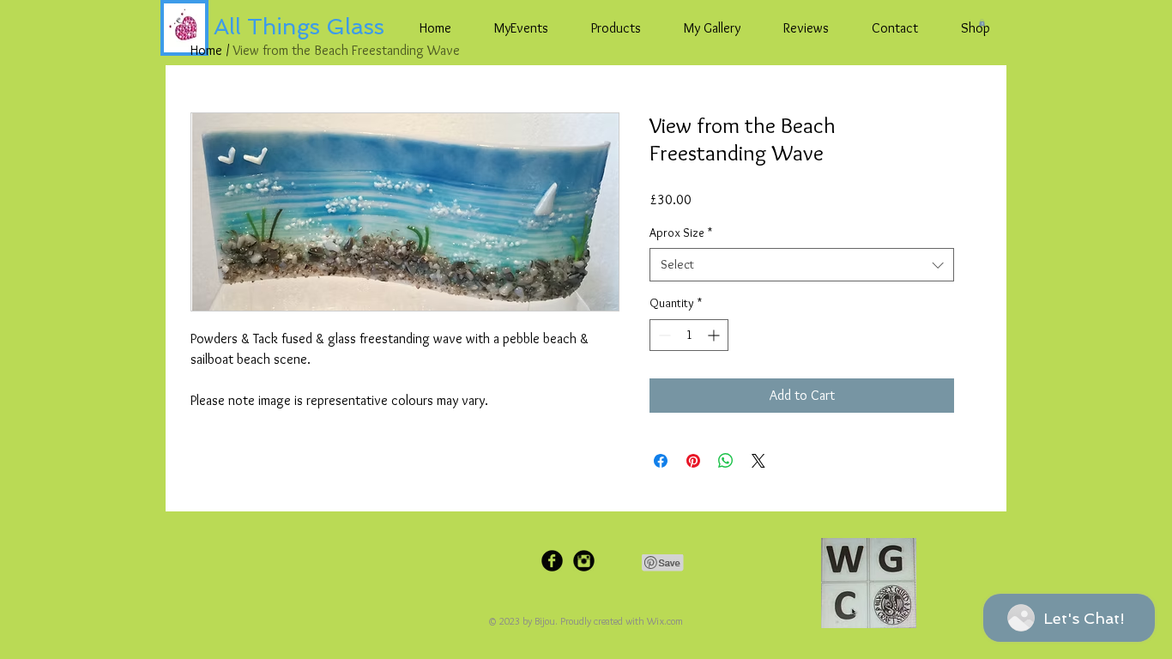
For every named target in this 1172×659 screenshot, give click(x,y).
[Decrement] (663, 335)
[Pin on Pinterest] (693, 460)
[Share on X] (758, 460)
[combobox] (801, 264)
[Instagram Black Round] (584, 560)
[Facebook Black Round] (552, 560)
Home (206, 50)
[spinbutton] (689, 335)
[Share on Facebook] (660, 460)
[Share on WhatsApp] (726, 460)
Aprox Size (680, 232)
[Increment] (715, 335)
